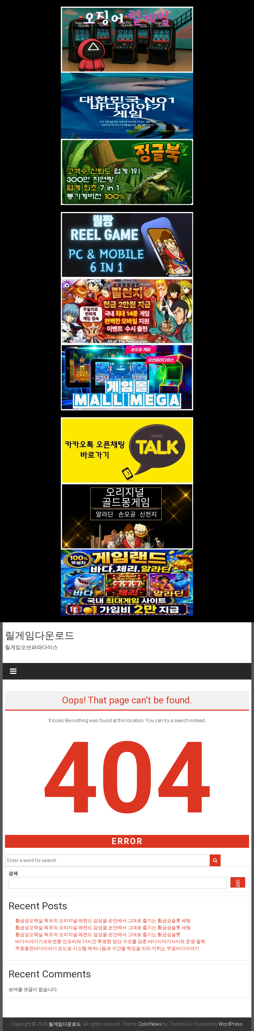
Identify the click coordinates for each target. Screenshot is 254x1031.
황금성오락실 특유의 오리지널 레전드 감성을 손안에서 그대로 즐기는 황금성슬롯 (98, 934)
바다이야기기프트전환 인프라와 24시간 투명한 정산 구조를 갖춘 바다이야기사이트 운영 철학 (110, 941)
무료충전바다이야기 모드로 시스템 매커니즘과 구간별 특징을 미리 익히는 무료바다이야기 (107, 948)
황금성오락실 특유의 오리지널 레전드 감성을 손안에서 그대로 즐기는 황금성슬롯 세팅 (103, 920)
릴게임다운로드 (39, 635)
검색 (13, 873)
